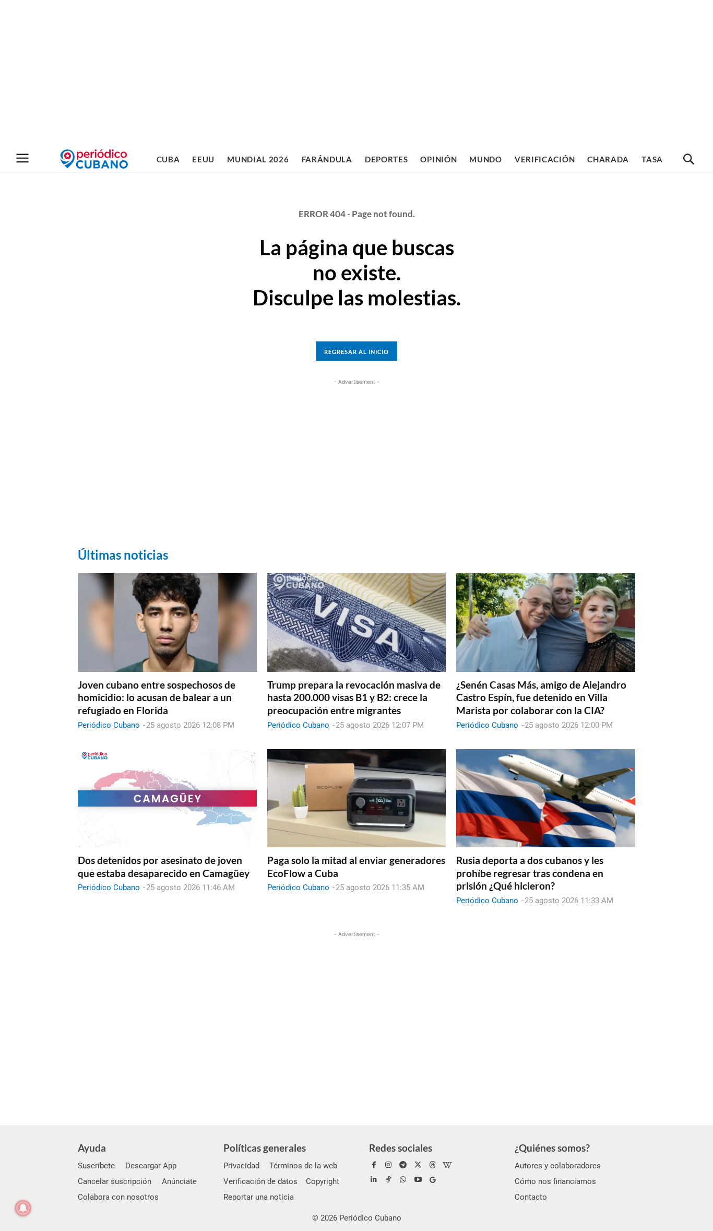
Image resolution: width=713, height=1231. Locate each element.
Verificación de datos (260, 1181)
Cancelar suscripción (114, 1181)
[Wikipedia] (447, 1165)
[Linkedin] (373, 1180)
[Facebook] (373, 1165)
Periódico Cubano (109, 725)
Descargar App (150, 1165)
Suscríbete (96, 1165)
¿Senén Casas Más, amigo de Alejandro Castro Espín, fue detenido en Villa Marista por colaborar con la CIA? (541, 697)
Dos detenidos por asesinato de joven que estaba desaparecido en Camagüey (163, 866)
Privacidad (241, 1165)
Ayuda (92, 1148)
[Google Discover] (432, 1180)
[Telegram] (403, 1165)
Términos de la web (303, 1165)
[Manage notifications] (23, 1208)
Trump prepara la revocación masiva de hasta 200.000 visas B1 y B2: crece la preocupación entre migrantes (354, 697)
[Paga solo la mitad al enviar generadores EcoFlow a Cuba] (356, 798)
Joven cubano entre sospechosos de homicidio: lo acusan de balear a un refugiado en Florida (156, 697)
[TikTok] (388, 1180)
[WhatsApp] (403, 1180)
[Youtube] (418, 1180)
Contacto (531, 1197)
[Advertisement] (356, 73)
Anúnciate (179, 1181)
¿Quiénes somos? (552, 1148)
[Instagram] (388, 1165)
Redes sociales (400, 1148)
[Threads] (432, 1165)
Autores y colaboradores (558, 1165)
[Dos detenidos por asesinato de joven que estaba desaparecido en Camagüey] (167, 798)
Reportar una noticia (258, 1197)
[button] (688, 160)
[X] (418, 1165)
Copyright (322, 1181)
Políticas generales (264, 1148)
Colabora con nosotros (118, 1197)
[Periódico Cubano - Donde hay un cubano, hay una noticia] (94, 159)
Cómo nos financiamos (555, 1181)
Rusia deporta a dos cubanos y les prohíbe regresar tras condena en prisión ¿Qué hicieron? (529, 873)
